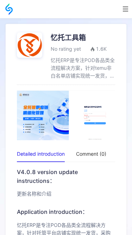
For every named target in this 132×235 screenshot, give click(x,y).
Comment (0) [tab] (91, 154)
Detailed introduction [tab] (41, 154)
